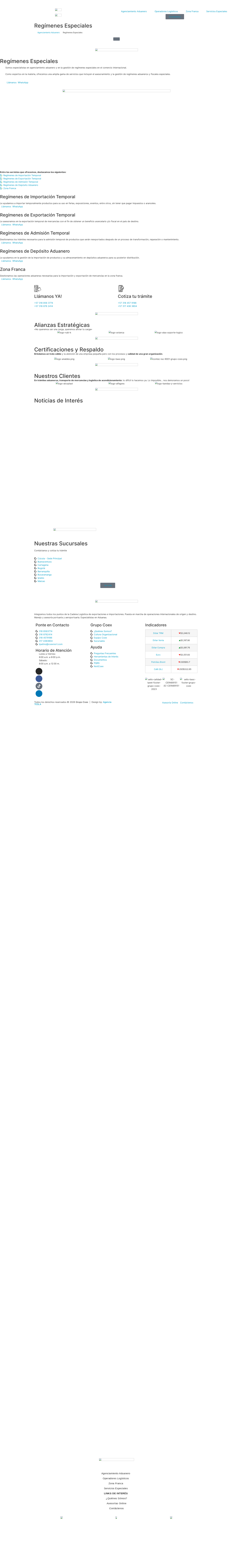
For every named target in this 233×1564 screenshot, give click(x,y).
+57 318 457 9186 (127, 302)
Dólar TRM (158, 633)
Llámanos (10, 82)
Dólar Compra (158, 647)
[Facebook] (39, 678)
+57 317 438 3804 (127, 306)
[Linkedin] (39, 693)
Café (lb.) (158, 669)
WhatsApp (22, 82)
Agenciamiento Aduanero (48, 32)
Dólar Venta (158, 640)
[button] (35, 332)
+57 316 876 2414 (43, 306)
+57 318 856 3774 (43, 302)
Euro (158, 654)
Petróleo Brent (158, 662)
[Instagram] (39, 671)
